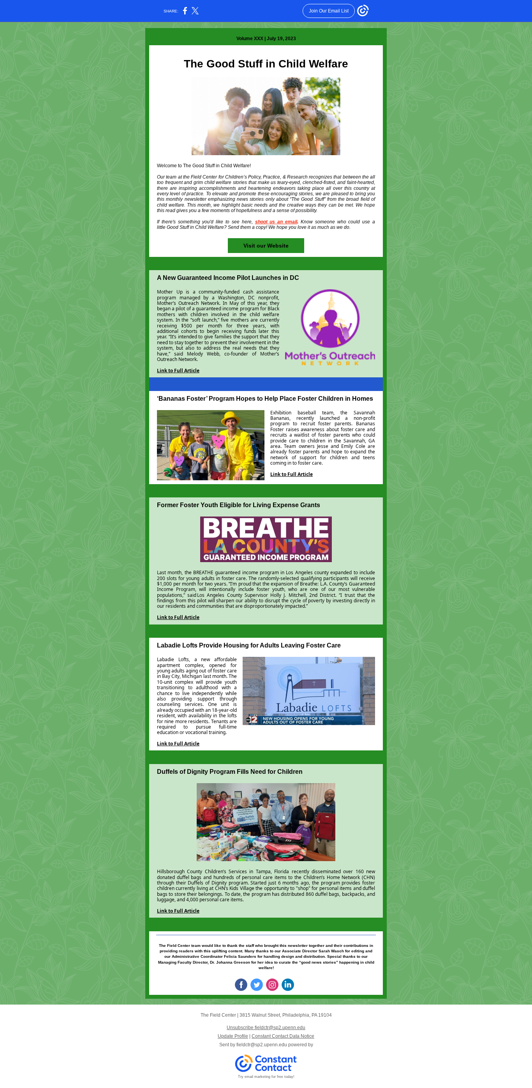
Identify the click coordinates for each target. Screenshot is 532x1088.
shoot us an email (276, 222)
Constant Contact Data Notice (283, 1036)
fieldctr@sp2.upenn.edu (261, 1044)
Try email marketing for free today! (266, 1077)
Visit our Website (266, 245)
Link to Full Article (178, 370)
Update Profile (233, 1036)
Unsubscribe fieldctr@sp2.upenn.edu (266, 1027)
